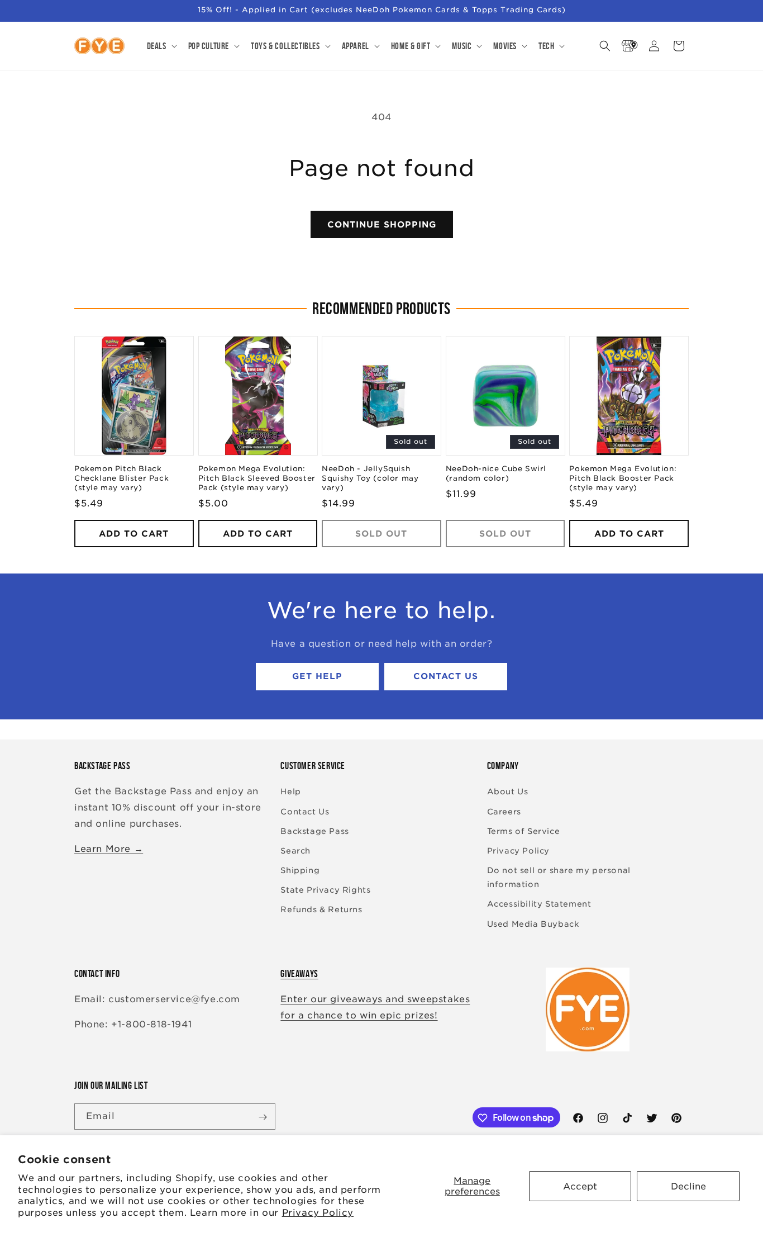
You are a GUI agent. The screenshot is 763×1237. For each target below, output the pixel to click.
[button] (161, 46)
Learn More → (108, 848)
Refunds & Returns (321, 910)
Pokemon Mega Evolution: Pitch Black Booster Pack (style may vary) (622, 478)
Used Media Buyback (533, 924)
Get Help (317, 677)
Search (295, 850)
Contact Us (445, 677)
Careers (504, 811)
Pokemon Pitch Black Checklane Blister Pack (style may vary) (121, 478)
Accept (580, 1186)
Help (290, 792)
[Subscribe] (262, 1117)
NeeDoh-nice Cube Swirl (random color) (496, 474)
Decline (688, 1186)
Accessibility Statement (539, 904)
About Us (507, 792)
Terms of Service (523, 831)
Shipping (299, 870)
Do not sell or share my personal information (559, 877)
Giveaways (299, 973)
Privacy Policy (318, 1212)
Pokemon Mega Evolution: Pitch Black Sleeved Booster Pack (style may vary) (257, 478)
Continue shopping (381, 225)
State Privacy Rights (325, 890)
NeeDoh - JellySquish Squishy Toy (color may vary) (370, 478)
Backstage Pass (314, 831)
